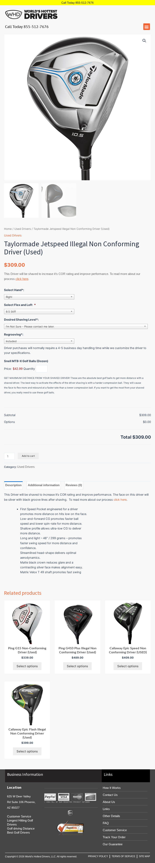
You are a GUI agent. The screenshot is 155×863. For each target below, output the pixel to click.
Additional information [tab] (44, 485)
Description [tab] (13, 485)
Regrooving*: (13, 334)
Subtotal (9, 415)
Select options (27, 666)
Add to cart (28, 455)
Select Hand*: (14, 290)
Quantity (29, 369)
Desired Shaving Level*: (21, 319)
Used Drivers (22, 228)
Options (9, 422)
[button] (146, 26)
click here (22, 279)
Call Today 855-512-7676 (77, 2)
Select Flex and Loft (20, 305)
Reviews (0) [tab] (74, 485)
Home (8, 228)
